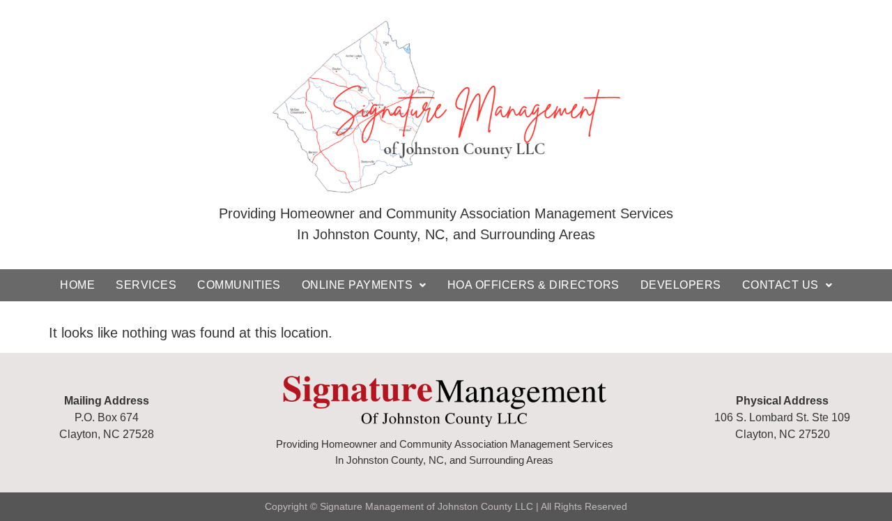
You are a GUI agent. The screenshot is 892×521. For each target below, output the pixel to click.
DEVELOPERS (680, 285)
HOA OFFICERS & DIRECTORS (533, 285)
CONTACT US (780, 285)
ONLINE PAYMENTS (357, 285)
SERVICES (146, 285)
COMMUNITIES (239, 285)
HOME (77, 285)
